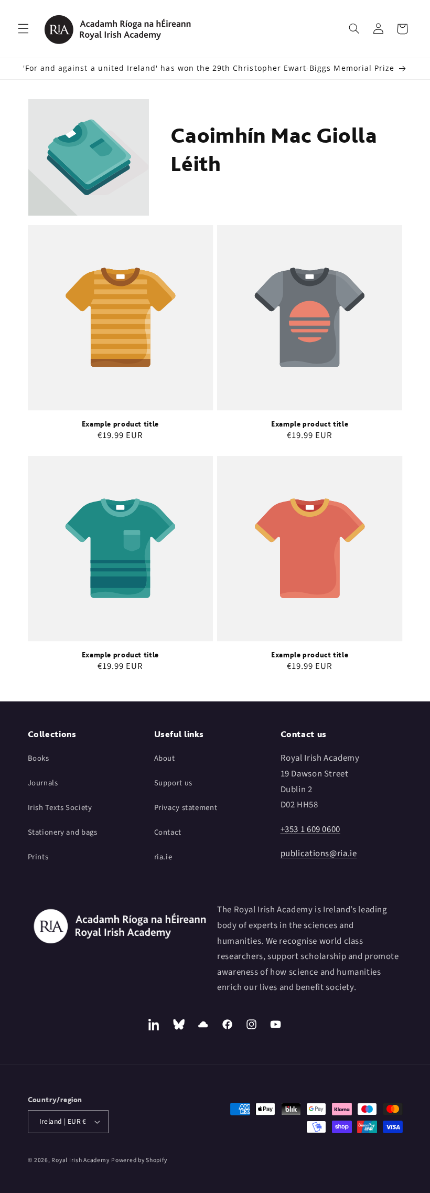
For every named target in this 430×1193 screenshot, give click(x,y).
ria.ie (163, 856)
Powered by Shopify (139, 1160)
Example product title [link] (120, 424)
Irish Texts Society (60, 807)
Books (38, 758)
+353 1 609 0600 (310, 829)
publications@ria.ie (319, 853)
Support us (173, 783)
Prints (38, 856)
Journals (43, 783)
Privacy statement (186, 807)
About (164, 758)
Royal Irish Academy (80, 1160)
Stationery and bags (63, 832)
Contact (167, 832)
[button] (23, 29)
